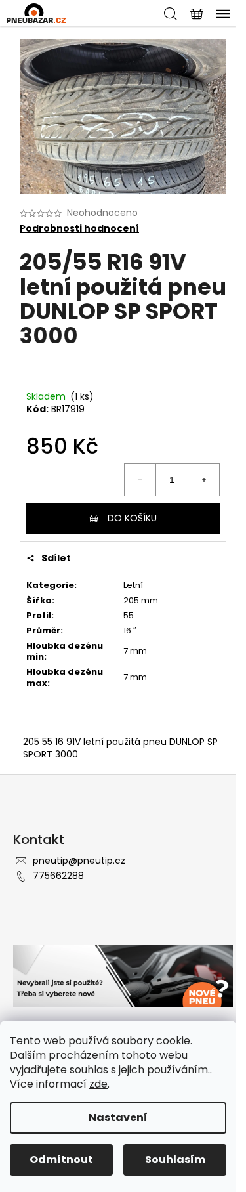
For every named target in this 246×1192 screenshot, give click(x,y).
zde (98, 1084)
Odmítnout (61, 1159)
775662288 (58, 875)
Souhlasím (175, 1159)
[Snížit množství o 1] (140, 480)
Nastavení (118, 1117)
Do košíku (132, 517)
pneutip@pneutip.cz (79, 860)
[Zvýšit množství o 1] (203, 480)
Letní (133, 585)
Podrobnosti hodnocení (79, 229)
